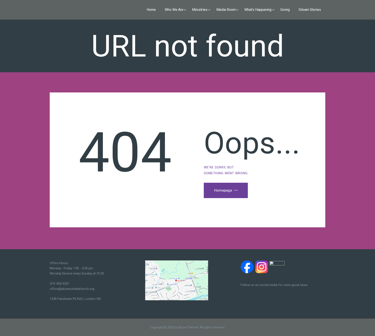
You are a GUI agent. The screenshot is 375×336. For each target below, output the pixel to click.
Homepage (223, 190)
